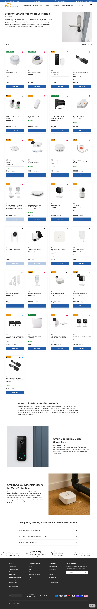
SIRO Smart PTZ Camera (13, 249)
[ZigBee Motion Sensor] (37, 280)
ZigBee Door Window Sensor (81, 117)
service (56, 5)
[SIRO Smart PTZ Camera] (15, 236)
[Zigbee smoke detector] (60, 148)
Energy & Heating (53, 566)
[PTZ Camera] (82, 192)
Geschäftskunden (67, 5)
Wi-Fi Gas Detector (78, 249)
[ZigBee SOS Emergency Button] (82, 148)
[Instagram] (35, 597)
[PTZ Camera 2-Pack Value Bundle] (15, 104)
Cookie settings (12, 580)
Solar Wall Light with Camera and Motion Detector (59, 117)
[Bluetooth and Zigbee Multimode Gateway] (37, 192)
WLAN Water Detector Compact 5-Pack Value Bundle (60, 294)
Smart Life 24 (16, 603)
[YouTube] (30, 597)
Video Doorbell (55, 72)
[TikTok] (33, 597)
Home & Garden (52, 577)
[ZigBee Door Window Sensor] (82, 104)
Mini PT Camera (55, 205)
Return (30, 569)
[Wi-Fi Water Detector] (15, 280)
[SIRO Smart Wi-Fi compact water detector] (60, 236)
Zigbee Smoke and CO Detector (34, 73)
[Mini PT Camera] (60, 192)
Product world (37, 5)
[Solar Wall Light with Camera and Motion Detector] (60, 104)
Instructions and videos (34, 574)
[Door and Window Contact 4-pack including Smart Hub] (60, 323)
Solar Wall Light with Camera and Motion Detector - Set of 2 (15, 336)
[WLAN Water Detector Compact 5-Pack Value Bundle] (60, 280)
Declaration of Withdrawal (15, 577)
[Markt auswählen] (91, 5)
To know (48, 5)
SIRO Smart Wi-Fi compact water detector (58, 250)
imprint (11, 571)
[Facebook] (28, 597)
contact (31, 566)
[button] (87, 5)
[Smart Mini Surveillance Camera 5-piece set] (82, 280)
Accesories (51, 580)
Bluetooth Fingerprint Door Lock (81, 73)
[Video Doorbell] (60, 60)
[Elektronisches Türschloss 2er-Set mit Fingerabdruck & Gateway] (15, 365)
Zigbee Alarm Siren (11, 72)
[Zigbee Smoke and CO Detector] (37, 60)
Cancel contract (13, 586)
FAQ (30, 577)
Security (51, 571)
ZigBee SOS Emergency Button (80, 161)
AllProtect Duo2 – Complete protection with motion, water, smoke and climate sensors (15, 206)
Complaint (31, 580)
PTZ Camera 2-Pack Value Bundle (13, 117)
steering (51, 574)
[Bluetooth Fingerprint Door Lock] (82, 60)
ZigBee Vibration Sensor (35, 117)
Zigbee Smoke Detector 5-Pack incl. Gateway (36, 161)
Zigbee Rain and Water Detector (34, 336)
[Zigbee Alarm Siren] (15, 60)
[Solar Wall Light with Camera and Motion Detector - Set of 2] (15, 323)
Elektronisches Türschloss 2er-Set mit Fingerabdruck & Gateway (14, 380)
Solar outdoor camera (34, 249)
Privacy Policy (12, 574)
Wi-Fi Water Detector (12, 293)
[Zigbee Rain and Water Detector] (37, 323)
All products (28, 5)
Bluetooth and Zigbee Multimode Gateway (34, 206)
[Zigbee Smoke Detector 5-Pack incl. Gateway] (37, 148)
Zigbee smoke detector (57, 161)
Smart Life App (12, 566)
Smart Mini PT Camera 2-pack (82, 336)
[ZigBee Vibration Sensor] (37, 104)
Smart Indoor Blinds (53, 582)
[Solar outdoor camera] (37, 236)
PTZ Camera (76, 205)
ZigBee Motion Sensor (34, 293)
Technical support (33, 571)
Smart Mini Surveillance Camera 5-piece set (80, 294)
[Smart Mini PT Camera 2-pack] (82, 323)
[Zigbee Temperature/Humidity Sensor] (15, 148)
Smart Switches (52, 569)
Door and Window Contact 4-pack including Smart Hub (59, 336)
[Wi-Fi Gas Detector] (82, 236)
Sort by (7, 44)
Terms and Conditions (14, 569)
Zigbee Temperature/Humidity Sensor (15, 161)
